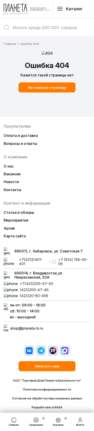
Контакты (12, 190)
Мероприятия (16, 220)
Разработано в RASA (47, 407)
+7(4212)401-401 (31, 262)
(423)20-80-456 (34, 296)
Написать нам (47, 366)
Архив (9, 228)
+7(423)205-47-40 (36, 284)
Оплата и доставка (21, 135)
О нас (9, 166)
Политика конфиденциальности (47, 389)
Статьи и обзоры (19, 212)
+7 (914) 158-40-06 (73, 262)
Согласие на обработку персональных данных (47, 398)
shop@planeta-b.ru (26, 328)
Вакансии (12, 174)
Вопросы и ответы (20, 143)
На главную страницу (47, 87)
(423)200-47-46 (34, 290)
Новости (11, 182)
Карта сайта (15, 236)
